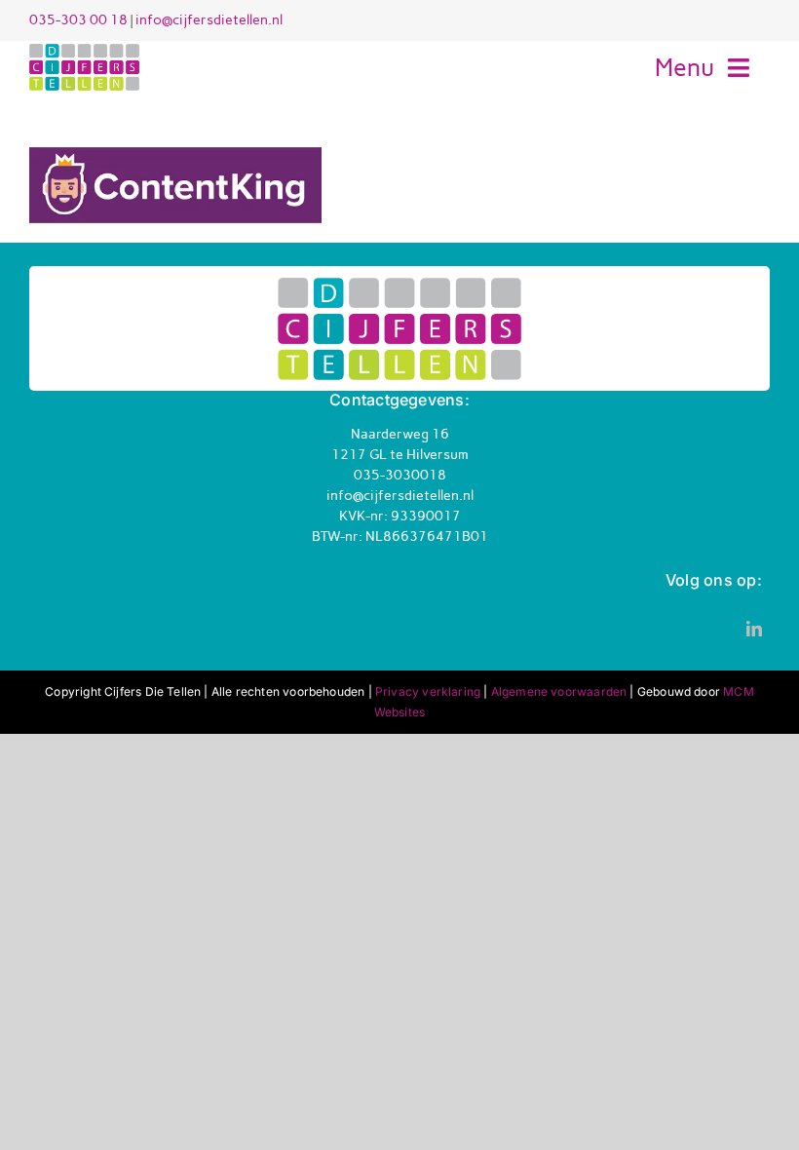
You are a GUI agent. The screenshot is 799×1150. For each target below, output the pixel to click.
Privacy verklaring (427, 691)
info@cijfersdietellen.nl (209, 20)
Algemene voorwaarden (559, 691)
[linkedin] (754, 628)
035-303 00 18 (78, 20)
